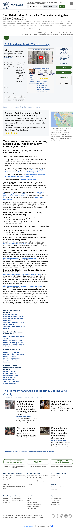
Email (64, 72)
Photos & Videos (42, 87)
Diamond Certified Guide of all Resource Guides (19, 258)
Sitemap (5, 482)
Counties (6, 484)
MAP (61, 79)
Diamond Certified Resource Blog (37, 475)
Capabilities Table (42, 91)
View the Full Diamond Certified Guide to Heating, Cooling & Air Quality (29, 451)
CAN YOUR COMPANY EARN (62, 462)
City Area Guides (32, 508)
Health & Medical (32, 502)
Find (62, 6)
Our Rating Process (9, 478)
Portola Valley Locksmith (11, 358)
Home (29, 498)
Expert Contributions (32, 82)
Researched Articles (43, 89)
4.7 (38, 78)
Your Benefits (55, 475)
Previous (5, 97)
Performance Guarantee (28, 179)
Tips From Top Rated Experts (36, 478)
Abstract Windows (9, 371)
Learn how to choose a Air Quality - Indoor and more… (21, 107)
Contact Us (54, 489)
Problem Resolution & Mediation (37, 482)
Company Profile (42, 85)
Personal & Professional (34, 504)
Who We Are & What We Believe (60, 487)
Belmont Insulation (9, 356)
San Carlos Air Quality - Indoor (13, 344)
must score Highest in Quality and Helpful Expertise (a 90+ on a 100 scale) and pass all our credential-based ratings (25, 193)
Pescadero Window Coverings (13, 354)
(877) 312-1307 (39, 517)
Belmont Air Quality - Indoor (13, 340)
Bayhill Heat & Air (9, 379)
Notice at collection (28, 526)
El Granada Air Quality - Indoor (13, 346)
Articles (29, 484)
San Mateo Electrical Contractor (14, 316)
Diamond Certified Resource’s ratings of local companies (22, 274)
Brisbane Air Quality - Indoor (13, 342)
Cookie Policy (55, 502)
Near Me (5, 480)
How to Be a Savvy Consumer (36, 480)
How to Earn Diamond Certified (13, 500)
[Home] (6, 5)
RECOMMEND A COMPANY (38, 461)
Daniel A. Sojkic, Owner (32, 77)
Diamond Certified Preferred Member (16, 244)
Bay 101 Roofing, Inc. (10, 373)
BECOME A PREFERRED (14, 461)
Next (24, 97)
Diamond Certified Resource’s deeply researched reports (22, 286)
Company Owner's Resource (12, 498)
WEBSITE (66, 79)
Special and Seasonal (33, 506)
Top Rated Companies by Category (13, 475)
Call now (63, 67)
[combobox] (35, 6)
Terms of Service (56, 498)
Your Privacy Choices (43, 526)
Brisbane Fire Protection (11, 352)
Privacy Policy (55, 500)
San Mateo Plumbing (10, 314)
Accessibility (55, 504)
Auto (28, 500)
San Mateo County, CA (8, 11)
